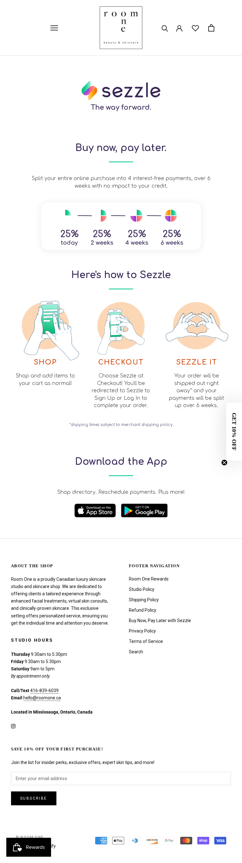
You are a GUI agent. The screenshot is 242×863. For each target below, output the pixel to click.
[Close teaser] (224, 462)
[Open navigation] (54, 28)
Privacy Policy (142, 630)
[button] (234, 432)
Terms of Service (146, 641)
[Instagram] (13, 725)
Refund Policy (142, 610)
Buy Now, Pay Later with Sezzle (160, 620)
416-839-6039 (44, 690)
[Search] (165, 28)
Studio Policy (141, 589)
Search (136, 651)
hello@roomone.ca (42, 697)
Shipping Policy (144, 599)
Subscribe (33, 798)
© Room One (29, 837)
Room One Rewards (149, 578)
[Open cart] (211, 28)
